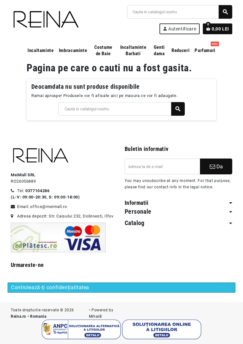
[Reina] (45, 19)
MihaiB (95, 316)
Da (219, 166)
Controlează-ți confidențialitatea (50, 287)
